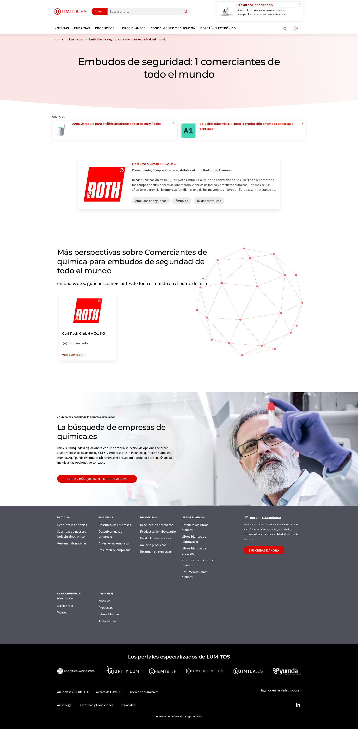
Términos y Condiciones (96, 705)
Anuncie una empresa (114, 543)
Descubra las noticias (72, 525)
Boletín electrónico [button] (218, 28)
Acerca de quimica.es (144, 692)
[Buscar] (186, 11)
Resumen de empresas (114, 550)
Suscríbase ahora (264, 550)
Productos (106, 607)
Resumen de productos (156, 551)
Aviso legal (65, 705)
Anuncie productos (153, 545)
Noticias (104, 601)
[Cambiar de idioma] (296, 28)
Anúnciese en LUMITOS (73, 692)
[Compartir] (284, 28)
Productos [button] (105, 28)
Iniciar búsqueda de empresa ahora (97, 479)
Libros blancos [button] (133, 28)
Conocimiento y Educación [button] (173, 28)
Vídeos (61, 612)
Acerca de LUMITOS (109, 692)
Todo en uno (107, 621)
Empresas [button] (82, 28)
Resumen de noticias (71, 543)
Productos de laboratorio (158, 531)
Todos (98, 11)
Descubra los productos (156, 525)
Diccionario (65, 606)
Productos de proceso (155, 538)
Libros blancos (109, 614)
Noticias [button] (61, 28)
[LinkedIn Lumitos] (298, 705)
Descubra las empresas (115, 525)
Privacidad (128, 705)
